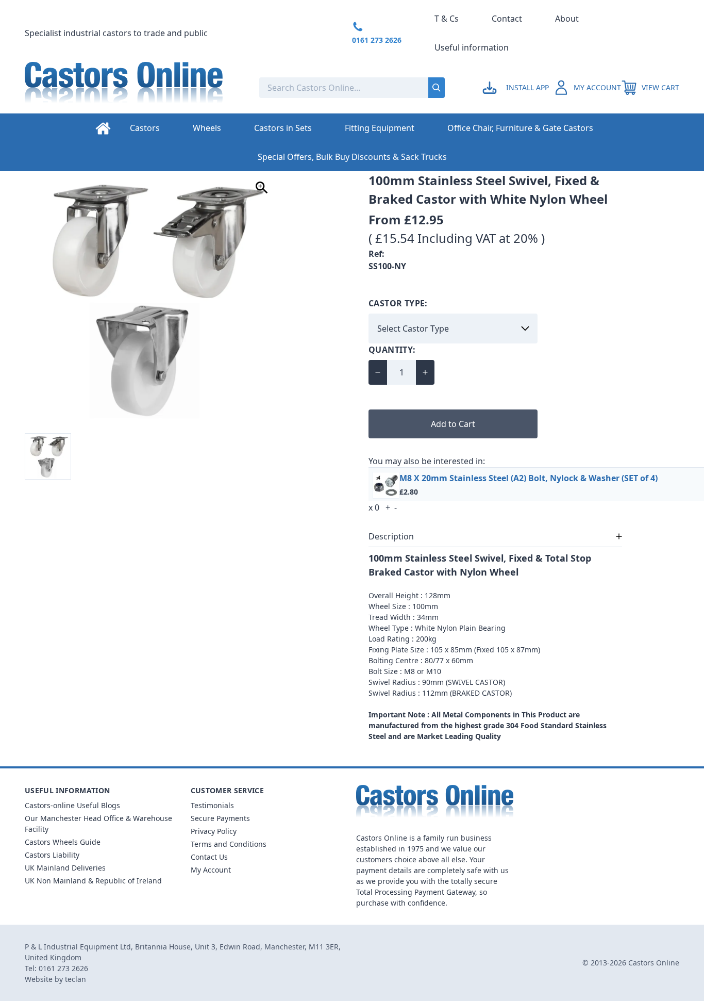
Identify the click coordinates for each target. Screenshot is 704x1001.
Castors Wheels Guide (62, 842)
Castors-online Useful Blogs (72, 805)
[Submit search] (436, 87)
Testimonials (212, 805)
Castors (145, 128)
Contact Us (209, 857)
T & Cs (446, 18)
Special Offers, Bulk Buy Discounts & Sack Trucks (352, 156)
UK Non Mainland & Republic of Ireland (93, 880)
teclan (75, 979)
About (567, 18)
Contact (507, 18)
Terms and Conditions (228, 844)
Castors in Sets (283, 128)
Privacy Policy (214, 831)
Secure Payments (220, 818)
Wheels (207, 128)
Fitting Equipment (379, 128)
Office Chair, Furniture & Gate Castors (520, 128)
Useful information (471, 47)
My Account (211, 870)
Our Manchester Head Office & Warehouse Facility (98, 823)
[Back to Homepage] (134, 87)
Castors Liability (52, 855)
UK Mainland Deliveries (65, 868)
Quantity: (392, 349)
